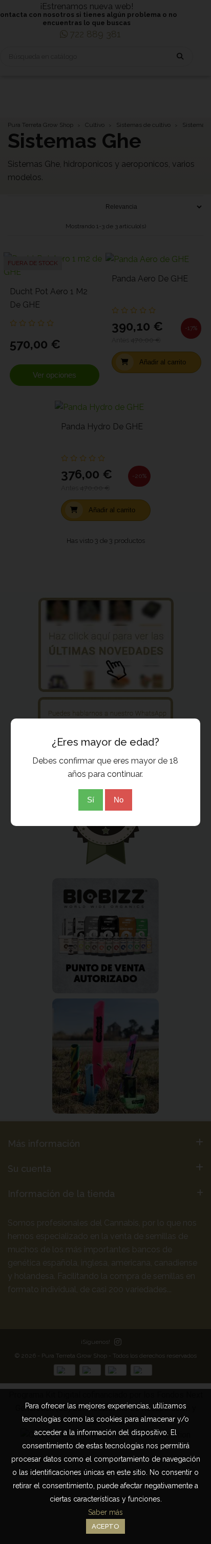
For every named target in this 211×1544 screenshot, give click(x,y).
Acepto (105, 1526)
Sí (90, 799)
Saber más (105, 1512)
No (118, 799)
